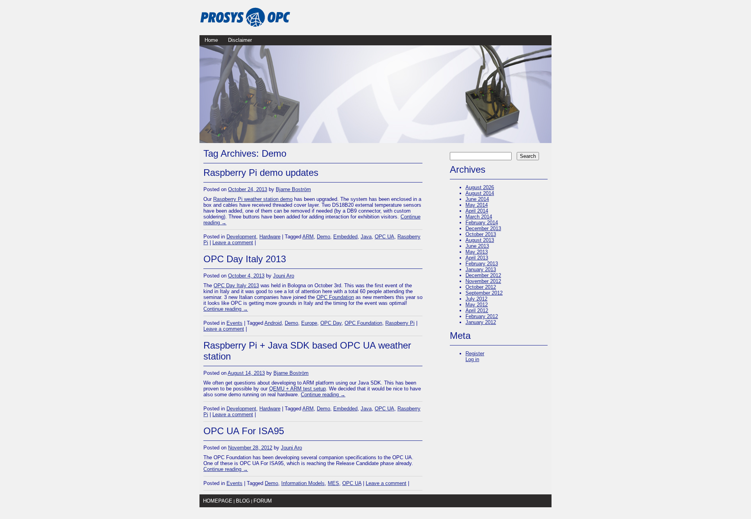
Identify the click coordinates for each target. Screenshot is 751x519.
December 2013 (483, 228)
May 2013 (476, 252)
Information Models (303, 483)
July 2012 (476, 299)
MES (333, 483)
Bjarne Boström (293, 189)
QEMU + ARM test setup (297, 389)
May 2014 (476, 205)
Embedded (345, 237)
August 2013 (479, 240)
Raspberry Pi (400, 323)
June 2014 (477, 199)
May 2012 (476, 305)
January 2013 (480, 269)
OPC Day (330, 323)
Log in (472, 359)
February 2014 (481, 222)
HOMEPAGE (217, 501)
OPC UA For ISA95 (243, 431)
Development (241, 237)
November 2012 (483, 281)
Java (366, 237)
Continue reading (225, 309)
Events (234, 323)
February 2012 (481, 316)
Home (211, 40)
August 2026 (479, 187)
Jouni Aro (283, 276)
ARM (308, 237)
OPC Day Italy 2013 (244, 259)
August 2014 (479, 193)
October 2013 (480, 234)
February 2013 (481, 264)
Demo (323, 237)
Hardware (269, 237)
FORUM (262, 501)
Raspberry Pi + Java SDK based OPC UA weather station (307, 351)
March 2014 (478, 217)
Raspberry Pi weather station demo (253, 199)
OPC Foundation (335, 297)
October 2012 (480, 287)
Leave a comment (232, 242)
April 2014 (476, 211)
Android (273, 323)
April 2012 (476, 310)
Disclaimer (240, 40)
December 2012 (483, 275)
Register (474, 353)
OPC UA (384, 237)
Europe (309, 323)
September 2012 (484, 293)
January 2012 (480, 322)
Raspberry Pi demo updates (260, 172)
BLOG (243, 501)
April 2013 (476, 258)
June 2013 (477, 246)
